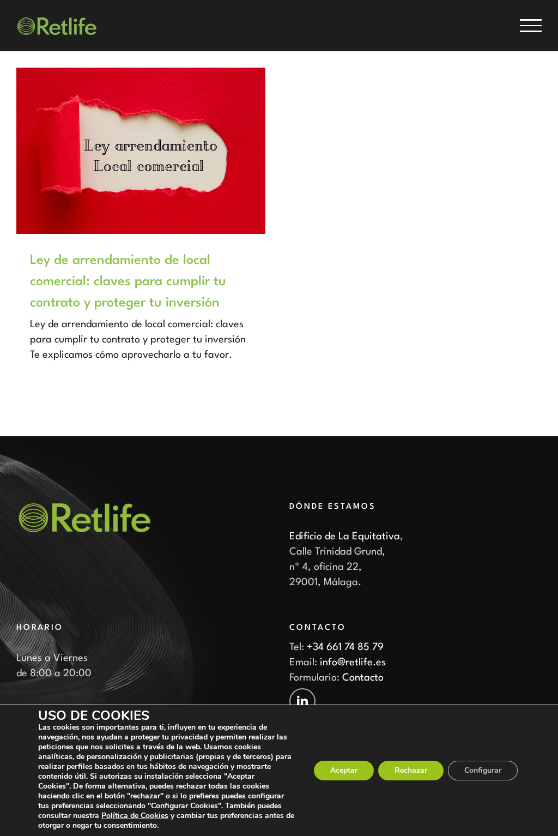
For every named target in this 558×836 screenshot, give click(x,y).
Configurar (482, 770)
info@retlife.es (353, 662)
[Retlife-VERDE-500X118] (84, 507)
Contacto (363, 678)
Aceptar (343, 770)
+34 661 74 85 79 (345, 647)
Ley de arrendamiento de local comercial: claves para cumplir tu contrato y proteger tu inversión (128, 282)
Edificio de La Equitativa (344, 537)
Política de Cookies (134, 815)
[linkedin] (302, 701)
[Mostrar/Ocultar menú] (530, 25)
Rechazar (411, 770)
